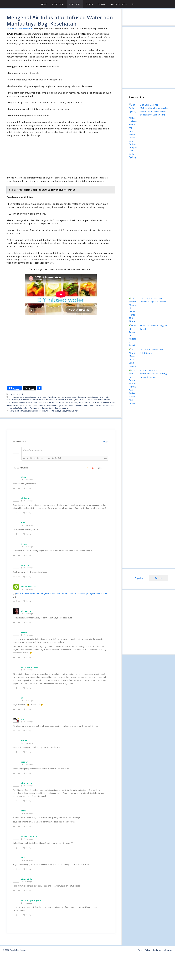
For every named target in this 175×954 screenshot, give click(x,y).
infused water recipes (22, 405)
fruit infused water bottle (30, 399)
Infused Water (28, 586)
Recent (158, 578)
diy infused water (96, 397)
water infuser (108, 405)
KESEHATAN (74, 4)
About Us (168, 950)
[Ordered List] (38, 458)
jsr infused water (66, 405)
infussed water (52, 405)
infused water (12, 402)
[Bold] (24, 458)
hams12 (25, 565)
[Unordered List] (42, 458)
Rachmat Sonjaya (30, 667)
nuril (23, 697)
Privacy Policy (144, 950)
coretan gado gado (31, 900)
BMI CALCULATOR (118, 4)
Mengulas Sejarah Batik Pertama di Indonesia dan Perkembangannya (38, 408)
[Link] (52, 458)
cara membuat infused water (29, 397)
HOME (44, 4)
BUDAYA (101, 4)
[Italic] (27, 458)
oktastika (26, 611)
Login (105, 441)
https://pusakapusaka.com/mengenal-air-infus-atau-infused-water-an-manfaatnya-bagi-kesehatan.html (61, 593)
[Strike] (35, 458)
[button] (132, 4)
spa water (79, 405)
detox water (83, 397)
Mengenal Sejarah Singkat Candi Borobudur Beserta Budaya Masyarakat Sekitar (43, 411)
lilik (23, 857)
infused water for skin (48, 402)
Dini (23, 719)
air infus (12, 397)
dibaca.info (27, 879)
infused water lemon (93, 402)
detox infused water (68, 397)
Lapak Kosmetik (29, 836)
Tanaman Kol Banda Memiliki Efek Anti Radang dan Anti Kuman (153, 373)
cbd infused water (50, 397)
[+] (59, 458)
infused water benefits (28, 402)
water (86, 405)
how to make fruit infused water (89, 399)
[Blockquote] (45, 458)
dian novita (27, 783)
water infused (96, 405)
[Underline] (31, 458)
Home (10, 28)
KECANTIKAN (58, 4)
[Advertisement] (61, 158)
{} (56, 458)
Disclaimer (157, 950)
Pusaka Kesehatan (24, 28)
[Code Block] (49, 458)
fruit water (69, 399)
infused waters (38, 405)
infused (107, 399)
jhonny (24, 762)
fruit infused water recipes (53, 399)
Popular (139, 578)
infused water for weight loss (71, 402)
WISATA (89, 4)
